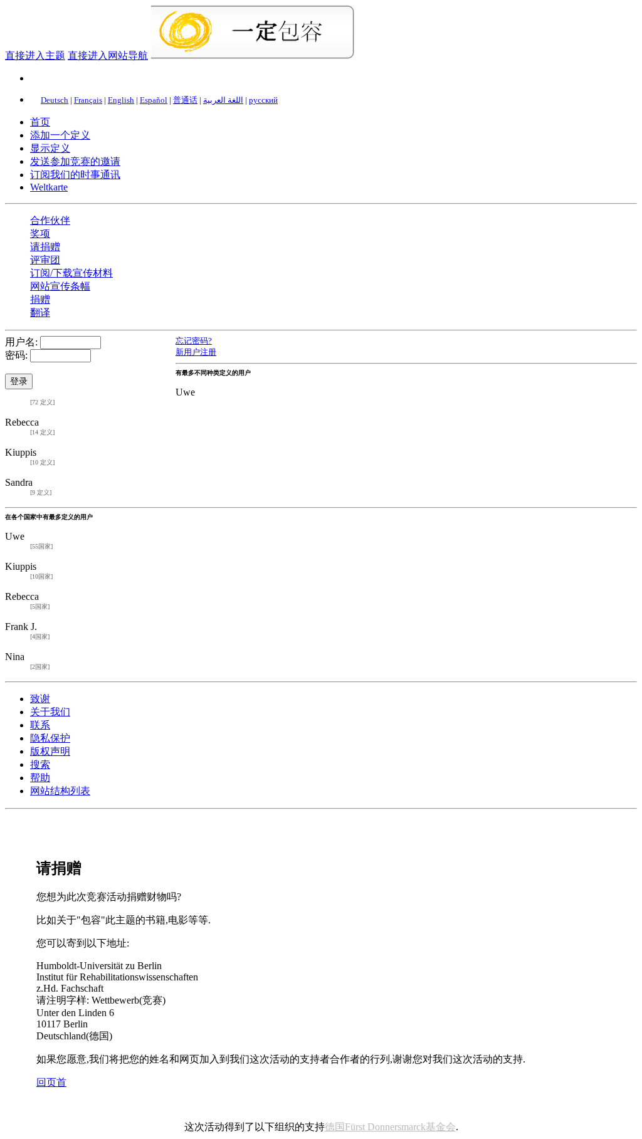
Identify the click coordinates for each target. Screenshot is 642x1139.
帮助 (40, 777)
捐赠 (40, 299)
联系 (40, 725)
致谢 (40, 698)
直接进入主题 (35, 55)
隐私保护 (50, 738)
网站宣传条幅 (60, 286)
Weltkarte (49, 187)
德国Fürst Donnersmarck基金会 (390, 1126)
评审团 (45, 260)
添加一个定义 (60, 135)
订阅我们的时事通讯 (75, 174)
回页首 (51, 1082)
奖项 (40, 233)
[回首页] (252, 55)
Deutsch (54, 100)
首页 (40, 122)
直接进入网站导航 (108, 55)
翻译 (40, 312)
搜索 (40, 764)
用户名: (21, 342)
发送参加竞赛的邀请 (75, 161)
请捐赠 (45, 246)
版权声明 (50, 751)
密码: (16, 355)
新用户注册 (196, 352)
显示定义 (50, 148)
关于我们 (50, 711)
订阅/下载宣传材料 (71, 273)
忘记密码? (194, 341)
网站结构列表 (60, 790)
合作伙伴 (50, 220)
